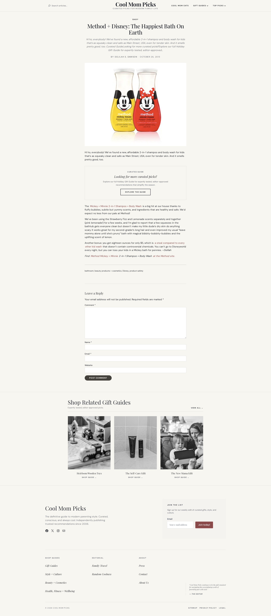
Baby (136, 19)
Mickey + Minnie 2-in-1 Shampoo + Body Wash (116, 206)
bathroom (89, 271)
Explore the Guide (138, 193)
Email (88, 354)
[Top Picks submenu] (225, 5)
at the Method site (163, 256)
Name (88, 342)
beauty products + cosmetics (108, 271)
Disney (126, 271)
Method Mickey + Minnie (104, 256)
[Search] (49, 5)
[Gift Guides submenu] (207, 5)
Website (88, 365)
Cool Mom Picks (135, 4)
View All (197, 408)
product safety (136, 271)
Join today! (204, 524)
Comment (90, 305)
